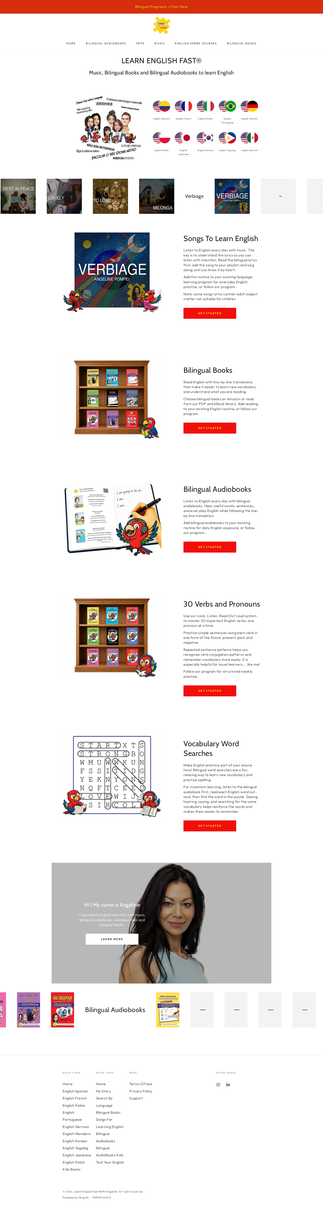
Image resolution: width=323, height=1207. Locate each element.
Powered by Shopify (76, 1197)
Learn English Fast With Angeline (95, 1191)
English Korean (75, 1141)
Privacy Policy (140, 1091)
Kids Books (72, 1169)
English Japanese (77, 1155)
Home (68, 1084)
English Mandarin (77, 1133)
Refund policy (102, 1197)
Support (136, 1098)
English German (76, 1126)
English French (75, 1098)
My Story (103, 1091)
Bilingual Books (108, 1112)
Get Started (209, 313)
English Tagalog (75, 1148)
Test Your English (110, 1162)
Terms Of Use (140, 1084)
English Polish (74, 1162)
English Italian (74, 1105)
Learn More (112, 939)
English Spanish (75, 1091)
